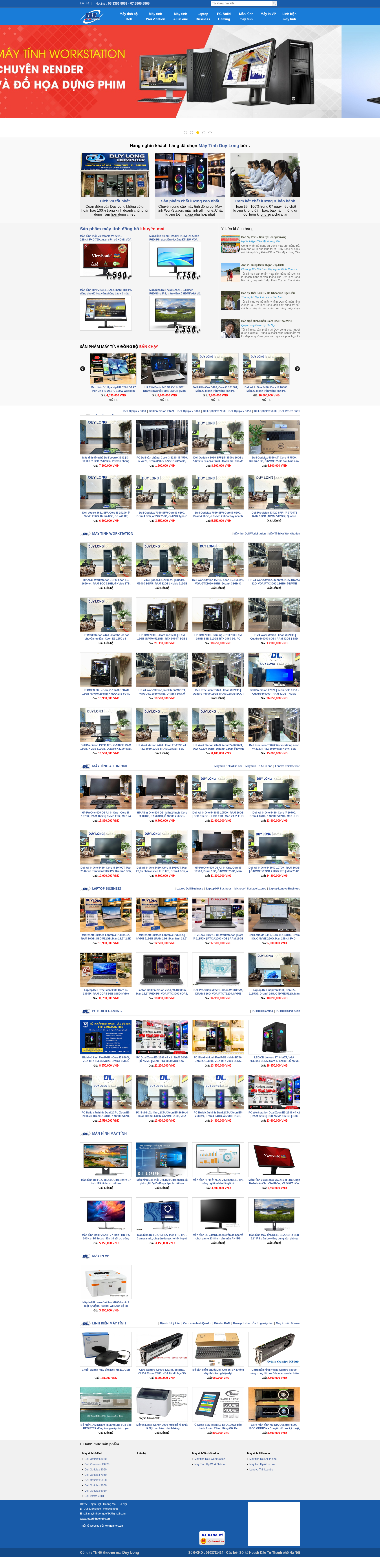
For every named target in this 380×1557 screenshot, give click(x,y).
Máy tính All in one (180, 16)
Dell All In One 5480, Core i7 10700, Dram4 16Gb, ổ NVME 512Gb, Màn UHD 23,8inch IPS (274, 816)
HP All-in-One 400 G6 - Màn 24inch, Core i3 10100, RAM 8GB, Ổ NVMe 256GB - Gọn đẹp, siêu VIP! (162, 816)
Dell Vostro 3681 (290, 411)
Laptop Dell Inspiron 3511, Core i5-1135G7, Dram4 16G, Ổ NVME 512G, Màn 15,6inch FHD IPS (274, 994)
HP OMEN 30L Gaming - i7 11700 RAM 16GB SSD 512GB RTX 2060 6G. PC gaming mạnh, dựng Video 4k (218, 639)
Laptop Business (203, 16)
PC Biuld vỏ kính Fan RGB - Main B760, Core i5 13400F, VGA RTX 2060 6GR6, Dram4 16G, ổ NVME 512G (218, 1061)
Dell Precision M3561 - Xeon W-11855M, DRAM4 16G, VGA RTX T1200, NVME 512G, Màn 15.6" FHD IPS (218, 994)
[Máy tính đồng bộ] (92, 16)
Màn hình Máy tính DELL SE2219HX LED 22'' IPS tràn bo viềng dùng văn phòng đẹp (274, 1238)
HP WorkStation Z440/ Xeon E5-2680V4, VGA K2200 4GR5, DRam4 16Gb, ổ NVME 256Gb (218, 749)
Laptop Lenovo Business (284, 888)
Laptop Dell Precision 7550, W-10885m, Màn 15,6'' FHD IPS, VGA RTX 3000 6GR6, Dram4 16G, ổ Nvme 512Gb (162, 994)
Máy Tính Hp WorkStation (284, 533)
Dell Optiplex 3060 (188, 411)
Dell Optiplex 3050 (239, 411)
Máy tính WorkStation (155, 16)
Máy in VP (268, 14)
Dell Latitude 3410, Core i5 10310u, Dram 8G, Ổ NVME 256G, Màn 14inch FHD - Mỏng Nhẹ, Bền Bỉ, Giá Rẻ (274, 939)
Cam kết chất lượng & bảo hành (265, 201)
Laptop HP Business (219, 888)
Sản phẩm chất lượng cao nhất (190, 201)
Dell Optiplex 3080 (134, 411)
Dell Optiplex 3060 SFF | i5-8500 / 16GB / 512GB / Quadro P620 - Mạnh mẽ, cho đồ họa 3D (218, 461)
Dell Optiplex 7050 (214, 411)
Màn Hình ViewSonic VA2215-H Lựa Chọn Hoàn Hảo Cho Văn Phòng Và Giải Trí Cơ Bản (274, 1183)
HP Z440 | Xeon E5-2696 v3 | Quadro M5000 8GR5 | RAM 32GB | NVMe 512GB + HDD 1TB (162, 584)
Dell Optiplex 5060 (265, 411)
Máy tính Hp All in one (258, 766)
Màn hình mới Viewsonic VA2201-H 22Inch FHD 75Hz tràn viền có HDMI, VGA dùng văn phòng (106, 240)
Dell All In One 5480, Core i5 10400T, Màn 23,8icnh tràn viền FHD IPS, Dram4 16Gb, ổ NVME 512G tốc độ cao (106, 871)
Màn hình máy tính (246, 16)
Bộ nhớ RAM (222, 1323)
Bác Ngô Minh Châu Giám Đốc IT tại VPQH (267, 321)
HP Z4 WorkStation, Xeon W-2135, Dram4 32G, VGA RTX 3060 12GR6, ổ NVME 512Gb (274, 584)
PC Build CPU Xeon (288, 1011)
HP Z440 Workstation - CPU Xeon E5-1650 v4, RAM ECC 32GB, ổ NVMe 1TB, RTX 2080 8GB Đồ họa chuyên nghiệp (106, 584)
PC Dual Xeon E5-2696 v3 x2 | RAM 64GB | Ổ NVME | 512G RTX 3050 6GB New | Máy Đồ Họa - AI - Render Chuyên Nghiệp (162, 1061)
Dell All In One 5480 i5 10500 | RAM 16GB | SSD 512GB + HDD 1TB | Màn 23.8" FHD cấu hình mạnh (218, 816)
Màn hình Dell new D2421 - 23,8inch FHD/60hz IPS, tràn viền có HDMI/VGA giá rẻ (175, 293)
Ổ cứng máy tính (262, 1323)
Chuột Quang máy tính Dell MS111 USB (106, 1369)
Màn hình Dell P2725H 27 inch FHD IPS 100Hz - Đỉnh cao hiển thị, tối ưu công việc (106, 1238)
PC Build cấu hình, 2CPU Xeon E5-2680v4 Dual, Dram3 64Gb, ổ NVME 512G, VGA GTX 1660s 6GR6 (162, 1116)
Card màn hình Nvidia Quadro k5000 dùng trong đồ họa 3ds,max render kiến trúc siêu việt (274, 1373)
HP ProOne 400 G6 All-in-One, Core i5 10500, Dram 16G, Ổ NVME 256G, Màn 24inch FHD (218, 871)
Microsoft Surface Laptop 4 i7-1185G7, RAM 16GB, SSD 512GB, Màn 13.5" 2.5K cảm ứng (106, 939)
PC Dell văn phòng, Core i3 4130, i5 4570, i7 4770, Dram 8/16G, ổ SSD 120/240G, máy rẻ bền (162, 461)
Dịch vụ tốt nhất (115, 201)
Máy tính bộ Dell (129, 16)
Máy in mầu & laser (288, 1323)
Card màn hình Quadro (197, 1323)
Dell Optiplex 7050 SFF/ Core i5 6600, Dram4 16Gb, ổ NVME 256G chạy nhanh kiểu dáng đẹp (218, 516)
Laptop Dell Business (190, 888)
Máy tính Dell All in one (228, 766)
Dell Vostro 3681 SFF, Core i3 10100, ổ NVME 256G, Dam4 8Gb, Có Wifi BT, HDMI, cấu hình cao (106, 516)
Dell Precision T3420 (162, 411)
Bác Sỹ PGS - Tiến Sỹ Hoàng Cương (263, 237)
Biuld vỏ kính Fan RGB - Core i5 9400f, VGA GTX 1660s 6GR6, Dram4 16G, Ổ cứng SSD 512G (106, 1061)
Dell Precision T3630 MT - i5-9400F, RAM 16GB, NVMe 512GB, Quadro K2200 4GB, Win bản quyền (106, 749)
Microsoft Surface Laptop (250, 888)
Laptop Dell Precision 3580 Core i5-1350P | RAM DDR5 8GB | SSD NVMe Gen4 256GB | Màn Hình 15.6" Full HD (106, 994)
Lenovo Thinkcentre (287, 766)
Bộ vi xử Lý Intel (170, 1323)
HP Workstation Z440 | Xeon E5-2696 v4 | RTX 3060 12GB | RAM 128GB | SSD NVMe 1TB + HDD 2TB (162, 749)
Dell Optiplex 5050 (95, 1480)
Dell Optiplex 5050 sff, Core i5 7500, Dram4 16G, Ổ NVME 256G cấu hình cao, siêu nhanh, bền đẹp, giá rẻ (274, 461)
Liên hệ (84, 3)
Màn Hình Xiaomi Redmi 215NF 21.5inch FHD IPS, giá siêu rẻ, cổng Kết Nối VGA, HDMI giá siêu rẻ (174, 240)
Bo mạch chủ (241, 1323)
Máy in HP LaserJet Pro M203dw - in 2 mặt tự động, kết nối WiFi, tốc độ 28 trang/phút (106, 1306)
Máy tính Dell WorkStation (250, 533)
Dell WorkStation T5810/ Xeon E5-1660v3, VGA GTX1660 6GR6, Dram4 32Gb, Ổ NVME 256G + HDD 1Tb (218, 584)
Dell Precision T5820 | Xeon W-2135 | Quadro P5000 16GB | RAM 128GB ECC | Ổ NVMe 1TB (218, 694)
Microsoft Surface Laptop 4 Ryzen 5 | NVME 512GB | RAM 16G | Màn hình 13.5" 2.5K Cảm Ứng (162, 939)
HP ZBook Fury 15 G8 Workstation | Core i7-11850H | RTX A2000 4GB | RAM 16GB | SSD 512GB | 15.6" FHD (218, 939)
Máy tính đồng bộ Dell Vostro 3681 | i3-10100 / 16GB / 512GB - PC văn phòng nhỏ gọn (106, 461)
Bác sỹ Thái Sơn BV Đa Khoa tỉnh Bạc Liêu (268, 293)
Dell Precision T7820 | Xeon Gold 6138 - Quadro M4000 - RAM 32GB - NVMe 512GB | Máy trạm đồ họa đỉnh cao (274, 694)
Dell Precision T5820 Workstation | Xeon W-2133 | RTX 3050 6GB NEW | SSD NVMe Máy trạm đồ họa (274, 749)
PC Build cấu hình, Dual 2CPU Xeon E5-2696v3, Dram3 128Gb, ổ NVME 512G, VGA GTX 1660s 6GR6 (106, 1116)
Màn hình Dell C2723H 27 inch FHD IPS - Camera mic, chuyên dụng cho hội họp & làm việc (162, 1238)
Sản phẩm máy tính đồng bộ (122, 228)
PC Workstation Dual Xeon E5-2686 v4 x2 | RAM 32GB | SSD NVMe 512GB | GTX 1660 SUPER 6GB (274, 1116)
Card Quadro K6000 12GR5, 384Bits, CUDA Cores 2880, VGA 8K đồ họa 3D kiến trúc (162, 1373)
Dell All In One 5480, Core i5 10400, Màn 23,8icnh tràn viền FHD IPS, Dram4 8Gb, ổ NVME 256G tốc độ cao (215, 391)
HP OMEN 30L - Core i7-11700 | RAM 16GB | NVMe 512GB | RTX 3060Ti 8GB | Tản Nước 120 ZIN (162, 639)
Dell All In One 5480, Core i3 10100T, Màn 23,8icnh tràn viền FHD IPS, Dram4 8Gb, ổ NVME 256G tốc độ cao (164, 391)
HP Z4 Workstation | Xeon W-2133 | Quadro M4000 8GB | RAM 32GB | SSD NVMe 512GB (274, 639)
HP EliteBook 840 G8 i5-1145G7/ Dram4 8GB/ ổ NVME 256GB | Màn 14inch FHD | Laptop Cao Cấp (113, 391)
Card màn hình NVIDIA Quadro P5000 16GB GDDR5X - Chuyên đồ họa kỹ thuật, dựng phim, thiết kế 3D (274, 1428)
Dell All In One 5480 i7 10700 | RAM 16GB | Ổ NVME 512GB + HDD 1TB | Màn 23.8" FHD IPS (274, 871)
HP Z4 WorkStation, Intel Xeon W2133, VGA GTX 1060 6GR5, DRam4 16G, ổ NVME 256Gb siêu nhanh (162, 694)
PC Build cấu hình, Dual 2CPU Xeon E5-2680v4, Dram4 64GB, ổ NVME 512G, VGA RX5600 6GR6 (218, 1116)
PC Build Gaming (224, 16)
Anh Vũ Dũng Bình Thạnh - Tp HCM (262, 265)
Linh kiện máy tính (289, 16)
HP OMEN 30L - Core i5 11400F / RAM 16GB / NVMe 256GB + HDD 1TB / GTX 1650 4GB (106, 694)
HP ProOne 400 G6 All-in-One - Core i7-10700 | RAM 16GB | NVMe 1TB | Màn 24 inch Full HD (106, 816)
